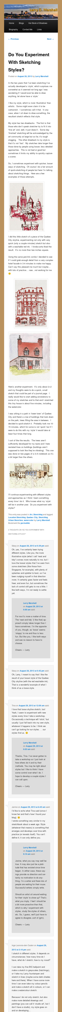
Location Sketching (17, 517)
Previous (13, 38)
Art (31, 514)
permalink (25, 523)
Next (50, 38)
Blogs (21, 23)
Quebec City (32, 517)
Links (39, 29)
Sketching (37, 514)
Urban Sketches (15, 520)
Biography (13, 29)
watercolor (29, 520)
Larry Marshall (41, 76)
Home (11, 23)
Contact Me (27, 29)
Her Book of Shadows (37, 23)
